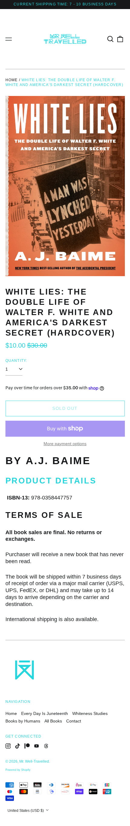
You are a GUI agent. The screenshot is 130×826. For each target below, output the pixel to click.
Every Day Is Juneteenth (44, 713)
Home (11, 80)
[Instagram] (8, 746)
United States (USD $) (26, 810)
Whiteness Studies (90, 713)
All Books (53, 721)
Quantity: (16, 361)
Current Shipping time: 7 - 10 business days (65, 4)
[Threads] (46, 746)
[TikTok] (17, 746)
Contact (73, 721)
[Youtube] (36, 746)
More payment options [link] (65, 443)
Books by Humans (22, 721)
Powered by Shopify (18, 769)
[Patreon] (27, 746)
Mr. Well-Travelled (34, 761)
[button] (110, 39)
